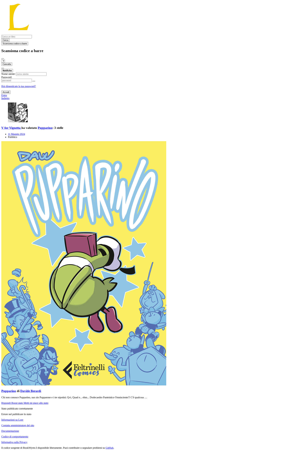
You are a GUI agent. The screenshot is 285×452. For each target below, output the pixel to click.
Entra (4, 95)
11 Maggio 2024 (16, 134)
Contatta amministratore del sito (17, 425)
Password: (6, 77)
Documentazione (10, 431)
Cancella (7, 64)
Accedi (6, 92)
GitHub (109, 447)
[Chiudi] (2, 58)
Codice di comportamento (14, 436)
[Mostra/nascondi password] (33, 81)
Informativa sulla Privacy (14, 442)
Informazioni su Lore (12, 419)
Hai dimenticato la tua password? (18, 86)
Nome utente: (8, 74)
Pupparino (45, 128)
